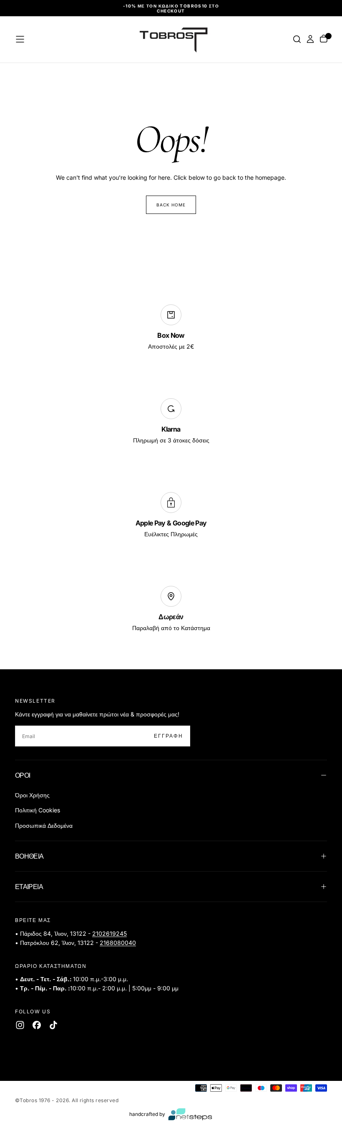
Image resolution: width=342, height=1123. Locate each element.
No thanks (171, 613)
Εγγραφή (226, 588)
